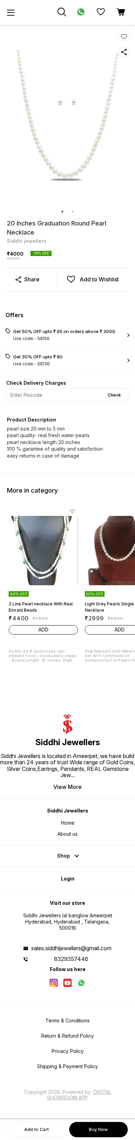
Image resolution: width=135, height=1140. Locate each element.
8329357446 (71, 959)
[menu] (11, 12)
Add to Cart (36, 1129)
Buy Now (98, 1129)
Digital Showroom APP (79, 1094)
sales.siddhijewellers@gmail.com (71, 948)
